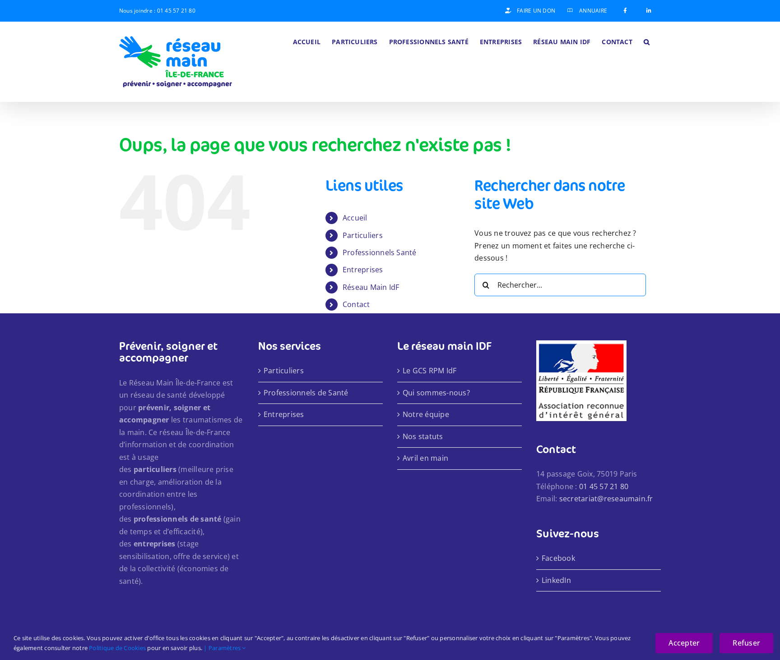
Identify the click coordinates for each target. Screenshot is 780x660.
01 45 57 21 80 (176, 10)
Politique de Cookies (117, 648)
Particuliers (363, 235)
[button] (647, 41)
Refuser (746, 643)
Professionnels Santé (380, 252)
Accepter (684, 643)
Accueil (355, 218)
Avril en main (425, 458)
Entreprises (363, 270)
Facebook (558, 558)
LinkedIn (556, 580)
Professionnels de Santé (306, 393)
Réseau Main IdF (371, 287)
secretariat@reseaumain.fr (606, 499)
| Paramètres (223, 648)
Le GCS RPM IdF (429, 371)
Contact (356, 304)
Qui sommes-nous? (436, 393)
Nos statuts (423, 436)
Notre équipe (426, 414)
